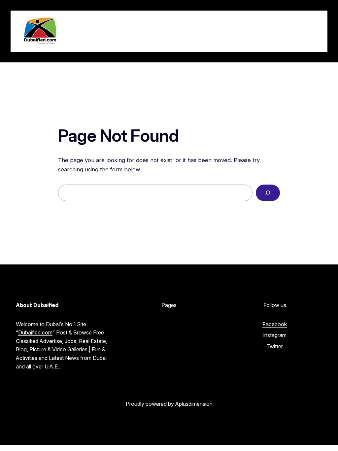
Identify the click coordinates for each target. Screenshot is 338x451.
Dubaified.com (35, 332)
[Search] (268, 193)
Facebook (274, 324)
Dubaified (90, 31)
